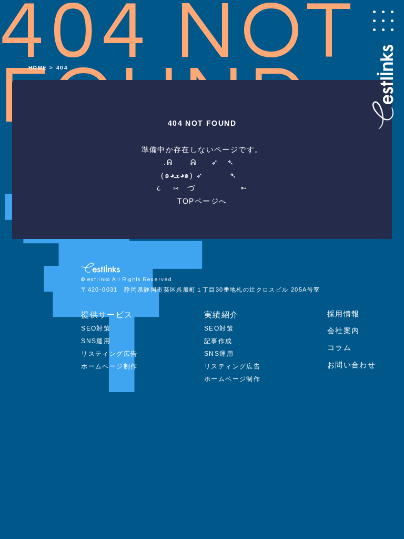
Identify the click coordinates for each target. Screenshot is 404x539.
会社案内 (343, 330)
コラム (339, 347)
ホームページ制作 (109, 366)
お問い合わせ (351, 365)
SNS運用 (95, 341)
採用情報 (343, 314)
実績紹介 (221, 314)
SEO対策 (95, 328)
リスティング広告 (109, 353)
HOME (37, 68)
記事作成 (218, 341)
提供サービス (107, 314)
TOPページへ (202, 201)
